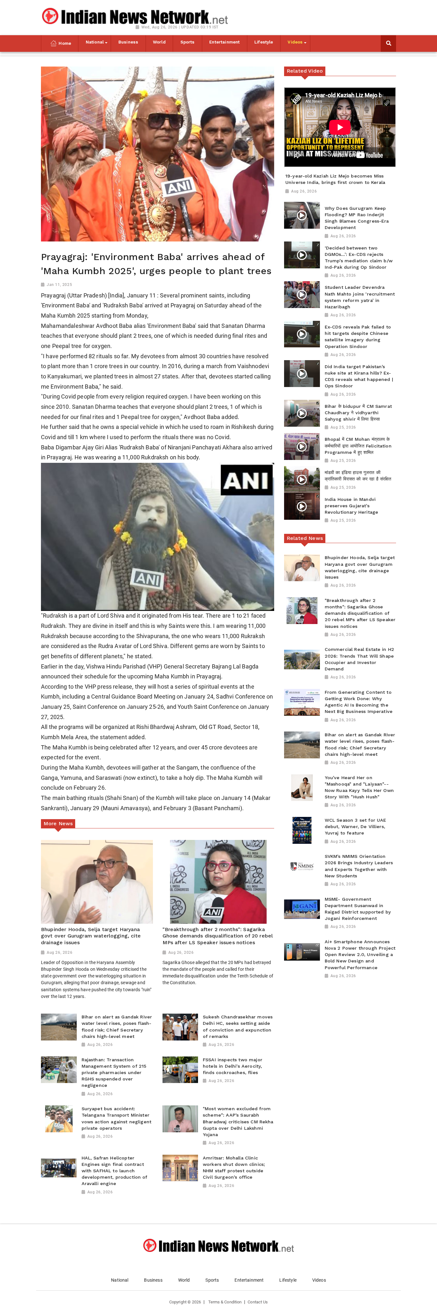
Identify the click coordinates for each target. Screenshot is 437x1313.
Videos (319, 1280)
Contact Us (258, 1302)
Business (153, 1280)
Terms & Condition (225, 1302)
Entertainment (249, 1280)
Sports (212, 1280)
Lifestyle (287, 1280)
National (119, 1280)
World (184, 1280)
